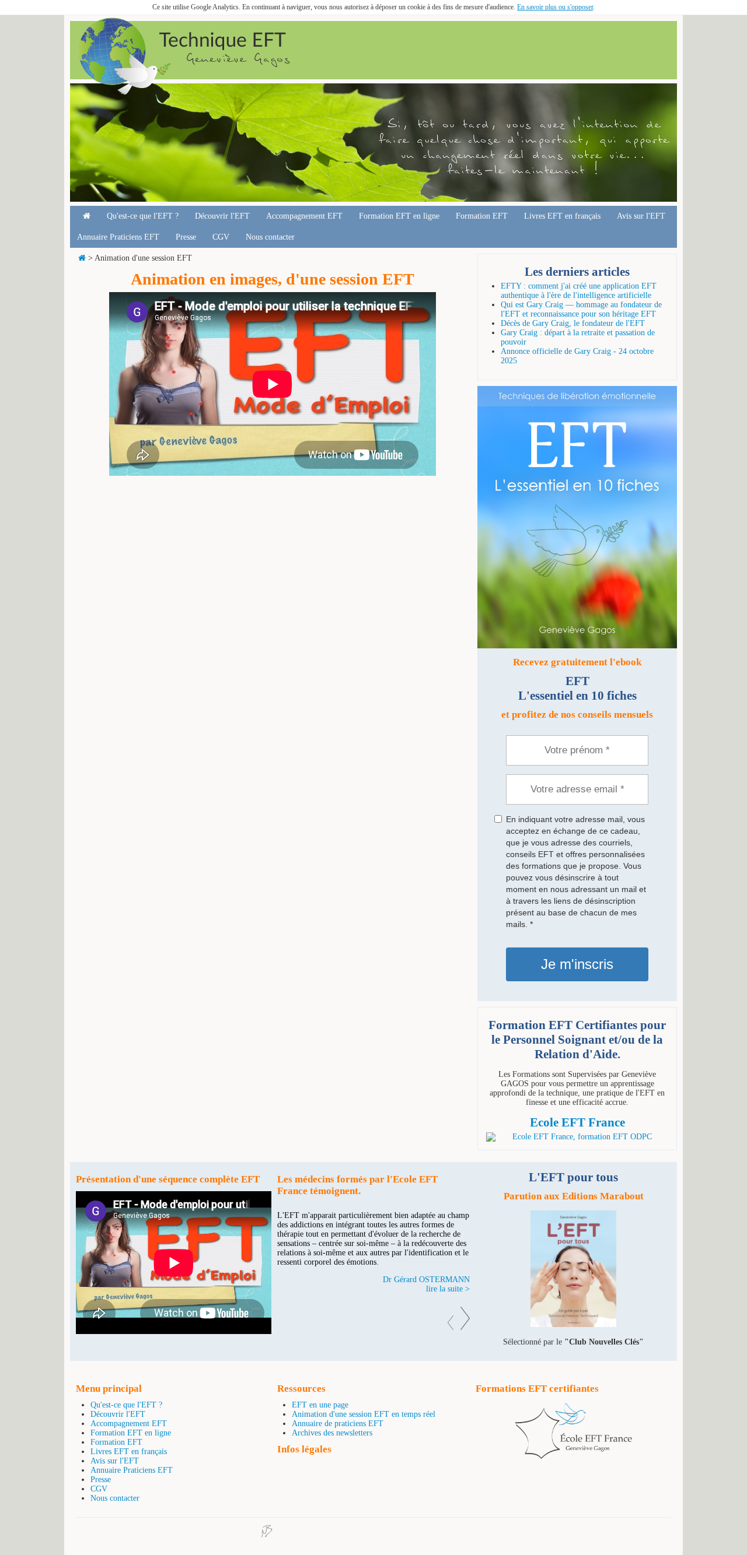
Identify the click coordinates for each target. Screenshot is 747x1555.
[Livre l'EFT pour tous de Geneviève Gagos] (573, 1324)
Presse (186, 237)
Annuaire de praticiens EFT (337, 1423)
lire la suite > (448, 1288)
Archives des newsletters (332, 1432)
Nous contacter (270, 237)
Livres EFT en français (562, 216)
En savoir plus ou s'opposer (555, 7)
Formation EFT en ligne (399, 216)
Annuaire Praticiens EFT (118, 237)
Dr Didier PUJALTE (435, 1279)
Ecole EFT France (577, 1122)
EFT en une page (320, 1404)
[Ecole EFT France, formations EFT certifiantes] (573, 1456)
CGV (220, 237)
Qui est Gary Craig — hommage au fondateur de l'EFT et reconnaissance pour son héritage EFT (581, 309)
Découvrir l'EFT (222, 216)
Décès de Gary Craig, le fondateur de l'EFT (573, 323)
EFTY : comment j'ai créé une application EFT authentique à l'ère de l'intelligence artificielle (579, 291)
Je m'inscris (577, 964)
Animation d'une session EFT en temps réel (363, 1414)
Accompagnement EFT (304, 216)
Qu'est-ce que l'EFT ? (143, 216)
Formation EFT (482, 216)
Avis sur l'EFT (641, 216)
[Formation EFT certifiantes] (577, 1137)
